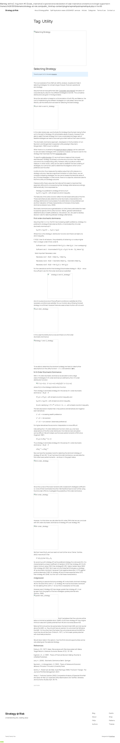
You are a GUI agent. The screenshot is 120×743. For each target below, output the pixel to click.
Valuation (54, 74)
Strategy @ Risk (11, 10)
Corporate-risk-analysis (67, 91)
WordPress (112, 736)
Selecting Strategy (45, 68)
